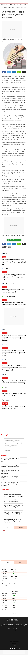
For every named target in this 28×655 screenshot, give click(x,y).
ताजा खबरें (3, 4)
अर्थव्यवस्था (12, 4)
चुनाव (25, 4)
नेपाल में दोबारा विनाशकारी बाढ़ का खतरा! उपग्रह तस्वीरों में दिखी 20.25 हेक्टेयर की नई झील (13, 353)
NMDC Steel (14, 576)
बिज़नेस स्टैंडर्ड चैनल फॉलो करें (15, 239)
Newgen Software (14, 584)
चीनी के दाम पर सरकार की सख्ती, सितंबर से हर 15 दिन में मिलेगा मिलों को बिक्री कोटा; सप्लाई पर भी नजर (10, 472)
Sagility (14, 598)
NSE (20, 562)
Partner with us (14, 635)
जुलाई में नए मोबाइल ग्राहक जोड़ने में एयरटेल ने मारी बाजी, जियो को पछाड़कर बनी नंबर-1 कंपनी (10, 460)
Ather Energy (14, 569)
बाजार (17, 4)
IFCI (14, 605)
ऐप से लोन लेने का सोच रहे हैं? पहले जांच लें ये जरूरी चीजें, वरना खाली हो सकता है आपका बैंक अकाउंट (14, 338)
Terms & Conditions (14, 641)
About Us (15, 631)
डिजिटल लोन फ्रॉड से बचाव (9, 440)
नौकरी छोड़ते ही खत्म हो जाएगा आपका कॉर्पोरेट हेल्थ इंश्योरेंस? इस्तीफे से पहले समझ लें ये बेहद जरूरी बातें (14, 368)
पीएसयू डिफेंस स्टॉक (14, 445)
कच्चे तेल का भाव (17, 440)
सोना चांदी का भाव (7, 448)
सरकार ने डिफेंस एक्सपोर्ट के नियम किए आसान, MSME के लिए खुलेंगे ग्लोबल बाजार (13, 500)
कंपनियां (21, 4)
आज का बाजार (20, 527)
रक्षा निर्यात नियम (7, 450)
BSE (8, 562)
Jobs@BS (14, 637)
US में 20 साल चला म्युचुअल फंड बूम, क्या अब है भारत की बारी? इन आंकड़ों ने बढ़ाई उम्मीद (13, 277)
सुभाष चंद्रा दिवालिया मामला (9, 443)
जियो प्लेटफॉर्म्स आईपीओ (15, 448)
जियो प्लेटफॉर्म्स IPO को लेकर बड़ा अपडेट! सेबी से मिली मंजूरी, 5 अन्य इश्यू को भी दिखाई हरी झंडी (14, 262)
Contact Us (14, 643)
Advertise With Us (14, 639)
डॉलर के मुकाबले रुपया (17, 443)
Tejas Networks (14, 591)
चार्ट (7, 527)
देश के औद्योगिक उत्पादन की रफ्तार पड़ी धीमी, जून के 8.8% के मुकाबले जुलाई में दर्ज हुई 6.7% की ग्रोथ (10, 484)
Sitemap (14, 645)
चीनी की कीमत (7, 445)
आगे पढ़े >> (13, 613)
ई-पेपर (7, 4)
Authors (14, 633)
